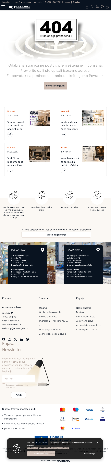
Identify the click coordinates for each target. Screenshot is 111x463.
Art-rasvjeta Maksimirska (88, 325)
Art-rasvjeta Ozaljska (86, 329)
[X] (15, 339)
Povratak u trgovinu (55, 85)
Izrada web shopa (48, 460)
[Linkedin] (21, 339)
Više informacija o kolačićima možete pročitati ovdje (48, 448)
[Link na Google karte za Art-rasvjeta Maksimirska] (98, 250)
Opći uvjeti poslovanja (50, 312)
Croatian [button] (76, 2)
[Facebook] (3, 339)
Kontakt (67, 2)
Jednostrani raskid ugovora (52, 333)
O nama (43, 308)
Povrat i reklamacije (85, 316)
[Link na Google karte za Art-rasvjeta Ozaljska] (42, 250)
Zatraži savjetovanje (56, 234)
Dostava (80, 312)
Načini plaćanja (83, 308)
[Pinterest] (27, 339)
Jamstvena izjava (84, 320)
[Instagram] (9, 339)
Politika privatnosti (48, 316)
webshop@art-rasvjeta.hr (31, 2)
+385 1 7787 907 (76, 263)
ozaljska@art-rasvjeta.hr (23, 265)
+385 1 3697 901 (54, 2)
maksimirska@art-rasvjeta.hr (80, 265)
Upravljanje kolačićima (50, 329)
